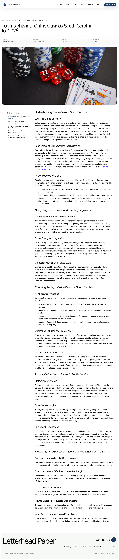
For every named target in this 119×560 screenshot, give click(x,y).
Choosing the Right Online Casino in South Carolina (18, 126)
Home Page (68, 547)
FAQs (84, 547)
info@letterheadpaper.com (99, 547)
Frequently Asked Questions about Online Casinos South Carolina (17, 136)
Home (3, 20)
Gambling (13, 20)
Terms (109, 553)
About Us (96, 553)
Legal (113, 553)
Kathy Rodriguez (8, 41)
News (8, 20)
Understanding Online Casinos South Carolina (18, 117)
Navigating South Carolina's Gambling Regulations (16, 122)
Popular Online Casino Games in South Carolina (17, 131)
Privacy (103, 553)
